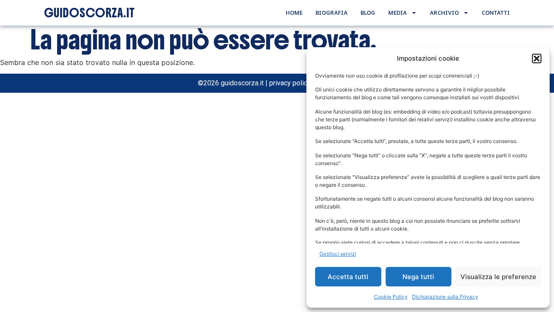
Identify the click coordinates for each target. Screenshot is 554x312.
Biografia (332, 12)
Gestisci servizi (337, 253)
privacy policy (290, 83)
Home (294, 12)
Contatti (496, 12)
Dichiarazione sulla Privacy (445, 296)
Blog (368, 12)
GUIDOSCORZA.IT (89, 13)
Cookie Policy (391, 296)
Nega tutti (418, 277)
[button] (536, 58)
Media (397, 12)
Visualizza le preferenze (498, 277)
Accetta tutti (348, 277)
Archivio (444, 12)
